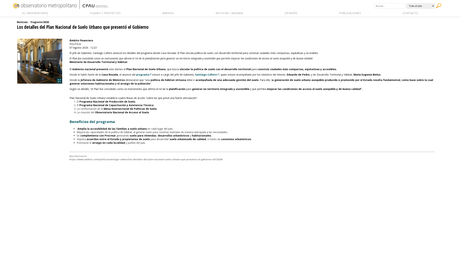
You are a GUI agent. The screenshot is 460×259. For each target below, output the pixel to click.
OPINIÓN (291, 13)
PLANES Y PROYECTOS (105, 13)
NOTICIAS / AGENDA (229, 13)
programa (142, 74)
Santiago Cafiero (206, 74)
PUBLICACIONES (350, 13)
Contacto (410, 13)
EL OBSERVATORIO (35, 13)
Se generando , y (144, 135)
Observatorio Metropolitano (45, 5)
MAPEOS (168, 13)
